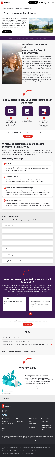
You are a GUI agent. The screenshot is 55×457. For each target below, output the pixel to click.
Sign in (43, 2)
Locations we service (8, 8)
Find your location (31, 387)
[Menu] (53, 2)
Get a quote (33, 2)
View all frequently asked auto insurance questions (19, 351)
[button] (27, 225)
